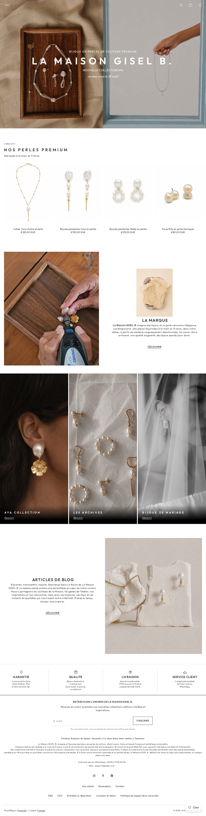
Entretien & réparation (79, 795)
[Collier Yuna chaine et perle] (28, 192)
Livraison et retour (106, 795)
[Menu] (197, 5)
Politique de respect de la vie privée (139, 795)
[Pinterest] (111, 775)
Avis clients (88, 786)
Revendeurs (104, 786)
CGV (59, 795)
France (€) (22, 810)
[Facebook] (103, 775)
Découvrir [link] (155, 346)
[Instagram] (94, 775)
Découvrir (9, 518)
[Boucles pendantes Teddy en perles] (128, 192)
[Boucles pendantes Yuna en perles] (78, 192)
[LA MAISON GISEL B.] (7, 5)
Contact (119, 786)
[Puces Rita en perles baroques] (178, 192)
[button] (181, 5)
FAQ (50, 795)
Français (41, 810)
